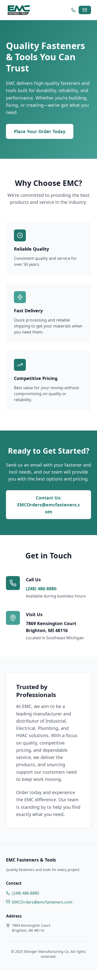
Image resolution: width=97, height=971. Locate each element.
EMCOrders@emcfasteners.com (42, 902)
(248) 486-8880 (41, 589)
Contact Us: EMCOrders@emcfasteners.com (48, 505)
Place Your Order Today (39, 131)
